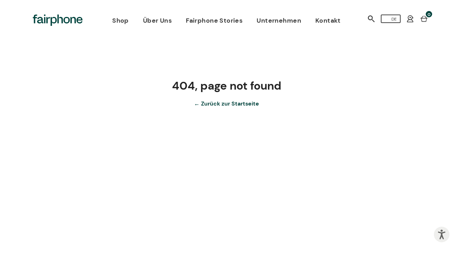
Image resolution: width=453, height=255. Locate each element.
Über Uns (157, 20)
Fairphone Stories (214, 20)
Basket (424, 18)
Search (371, 19)
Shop (120, 20)
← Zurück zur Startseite (226, 103)
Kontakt (328, 20)
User (410, 19)
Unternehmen (279, 20)
